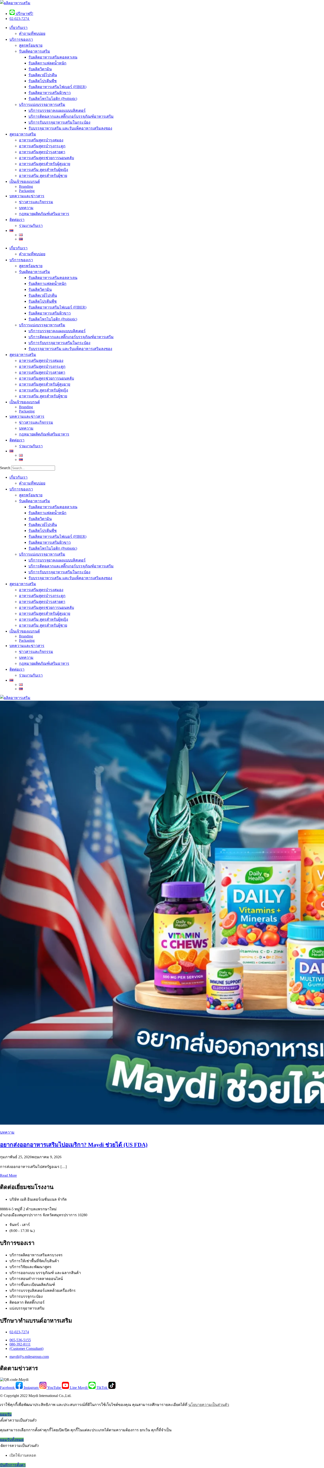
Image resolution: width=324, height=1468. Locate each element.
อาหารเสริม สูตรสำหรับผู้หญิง (43, 170)
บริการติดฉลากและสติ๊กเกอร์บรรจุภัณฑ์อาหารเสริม (71, 116)
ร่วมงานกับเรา (31, 226)
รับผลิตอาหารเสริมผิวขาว (49, 93)
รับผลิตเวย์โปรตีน (42, 75)
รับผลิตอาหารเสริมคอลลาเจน (52, 57)
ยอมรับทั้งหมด (12, 1440)
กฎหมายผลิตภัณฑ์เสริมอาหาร (44, 214)
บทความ (26, 208)
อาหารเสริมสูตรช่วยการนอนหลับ (46, 158)
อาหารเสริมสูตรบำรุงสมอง (41, 140)
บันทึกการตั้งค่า (13, 1465)
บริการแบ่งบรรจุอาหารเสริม (42, 105)
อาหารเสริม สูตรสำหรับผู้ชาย (43, 176)
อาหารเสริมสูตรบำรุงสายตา (42, 152)
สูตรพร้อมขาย (30, 45)
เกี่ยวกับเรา (18, 28)
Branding (26, 186)
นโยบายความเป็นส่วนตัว (208, 1405)
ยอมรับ (6, 1414)
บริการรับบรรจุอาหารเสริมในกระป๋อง (59, 122)
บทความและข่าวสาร (26, 196)
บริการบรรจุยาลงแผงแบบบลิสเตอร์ (57, 110)
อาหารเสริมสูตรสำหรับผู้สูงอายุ (44, 164)
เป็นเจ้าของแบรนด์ (24, 182)
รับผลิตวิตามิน (40, 69)
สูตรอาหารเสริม (22, 134)
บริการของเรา (21, 39)
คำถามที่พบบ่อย (32, 33)
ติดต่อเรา (16, 220)
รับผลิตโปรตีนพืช (42, 81)
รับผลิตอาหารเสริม (34, 51)
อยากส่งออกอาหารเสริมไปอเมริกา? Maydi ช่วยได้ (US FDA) (74, 1145)
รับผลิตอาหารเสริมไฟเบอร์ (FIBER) (57, 87)
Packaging (27, 191)
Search (5, 468)
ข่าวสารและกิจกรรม (36, 202)
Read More (8, 1175)
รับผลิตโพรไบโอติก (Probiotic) (52, 99)
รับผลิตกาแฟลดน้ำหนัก (47, 63)
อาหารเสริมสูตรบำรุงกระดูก (42, 146)
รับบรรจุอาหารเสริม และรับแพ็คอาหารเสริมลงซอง (70, 128)
